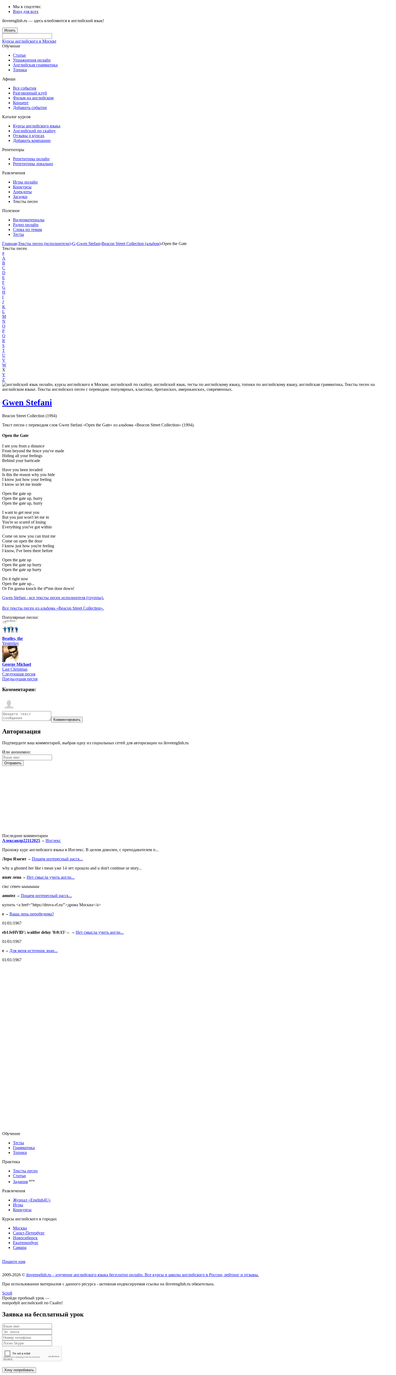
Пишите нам (13, 1261)
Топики (20, 69)
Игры (18, 1205)
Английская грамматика (35, 65)
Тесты (18, 234)
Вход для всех (26, 11)
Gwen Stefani (27, 402)
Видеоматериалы (28, 220)
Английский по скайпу (34, 130)
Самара (19, 1247)
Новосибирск (25, 1237)
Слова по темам (27, 229)
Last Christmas (14, 669)
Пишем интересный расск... (57, 859)
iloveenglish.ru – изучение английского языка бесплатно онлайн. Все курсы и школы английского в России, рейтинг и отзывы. (142, 1274)
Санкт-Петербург (29, 1233)
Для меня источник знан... (33, 950)
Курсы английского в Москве (29, 41)
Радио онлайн (26, 224)
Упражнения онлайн (32, 60)
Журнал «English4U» (32, 1200)
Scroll (7, 1293)
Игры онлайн (25, 182)
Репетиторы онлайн (31, 159)
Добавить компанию (32, 140)
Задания (20, 1181)
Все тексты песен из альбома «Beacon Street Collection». (53, 608)
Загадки (20, 196)
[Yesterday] (10, 634)
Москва (20, 1228)
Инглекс (53, 840)
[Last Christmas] (10, 660)
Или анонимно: (16, 752)
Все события (24, 88)
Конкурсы (22, 187)
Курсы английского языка (36, 126)
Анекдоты (22, 191)
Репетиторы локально (33, 163)
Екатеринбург (26, 1242)
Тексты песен (25, 1171)
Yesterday (10, 643)
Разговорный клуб (30, 93)
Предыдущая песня (19, 679)
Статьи (19, 55)
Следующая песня (18, 674)
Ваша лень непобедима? (31, 914)
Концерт (21, 102)
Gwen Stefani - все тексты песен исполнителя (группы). (53, 597)
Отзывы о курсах (28, 135)
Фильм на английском (33, 98)
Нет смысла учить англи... (51, 877)
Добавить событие (30, 107)
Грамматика (24, 1147)
